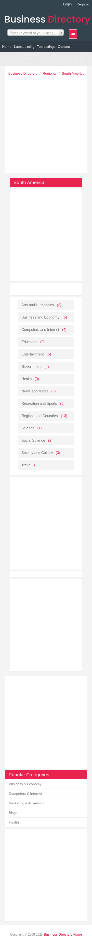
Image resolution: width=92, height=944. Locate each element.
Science (27, 428)
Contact (64, 47)
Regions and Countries (39, 416)
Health (14, 822)
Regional (50, 73)
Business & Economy (25, 784)
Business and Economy (40, 317)
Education (29, 342)
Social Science (33, 440)
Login (67, 4)
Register (83, 4)
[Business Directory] (48, 18)
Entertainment (32, 354)
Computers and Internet (40, 329)
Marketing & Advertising (27, 803)
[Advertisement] (46, 123)
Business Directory (23, 73)
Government (31, 366)
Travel (26, 465)
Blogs (13, 813)
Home (7, 47)
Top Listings (46, 47)
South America (73, 73)
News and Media (34, 391)
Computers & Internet (25, 793)
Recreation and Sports (39, 403)
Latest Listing (24, 47)
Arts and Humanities (37, 305)
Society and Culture (37, 453)
